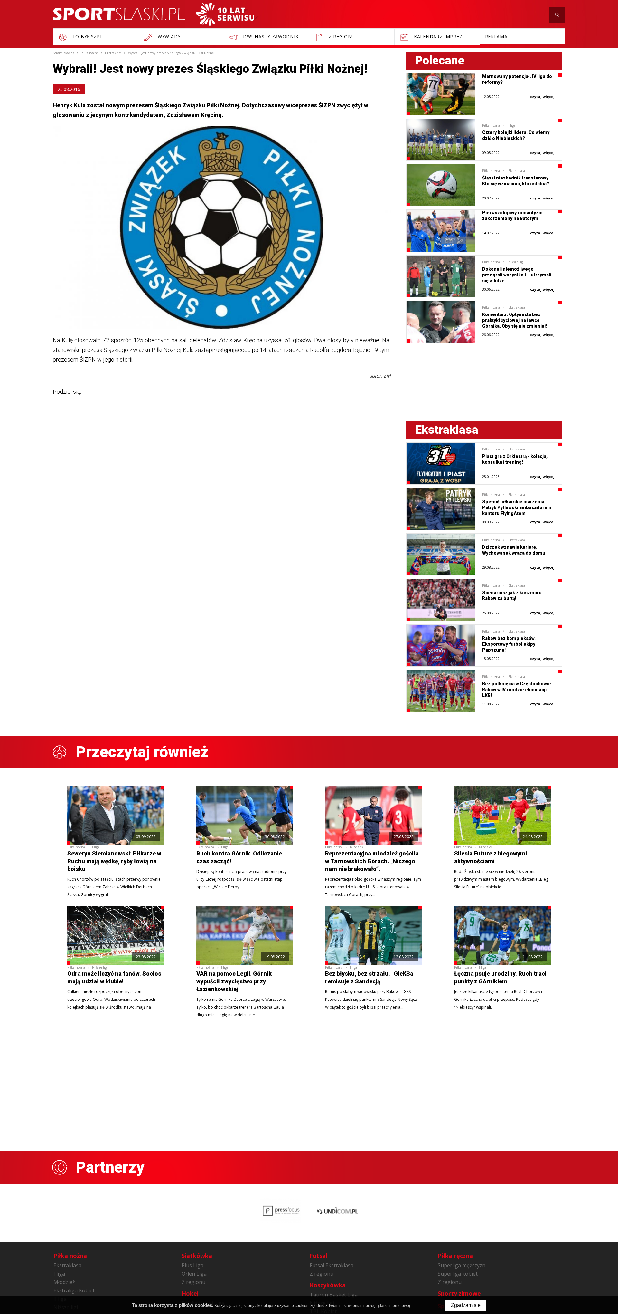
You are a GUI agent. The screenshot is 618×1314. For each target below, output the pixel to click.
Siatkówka (197, 1256)
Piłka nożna (491, 125)
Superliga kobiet (458, 1273)
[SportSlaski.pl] (119, 14)
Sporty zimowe (459, 1293)
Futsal (318, 1256)
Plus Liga (192, 1265)
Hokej (190, 1293)
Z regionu (193, 1282)
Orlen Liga (194, 1273)
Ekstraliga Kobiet (74, 1290)
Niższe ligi (516, 262)
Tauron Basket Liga (334, 1294)
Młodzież (356, 847)
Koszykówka (328, 1285)
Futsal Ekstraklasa (331, 1265)
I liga (511, 125)
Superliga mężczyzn (461, 1265)
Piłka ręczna (455, 1256)
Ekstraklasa (516, 171)
